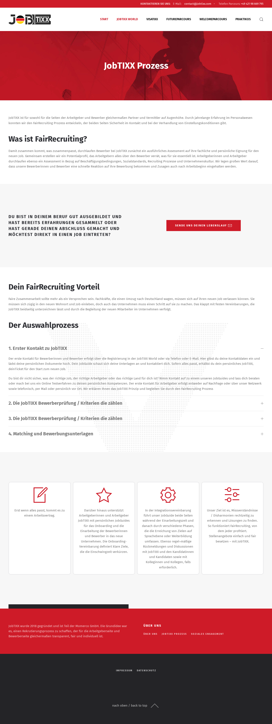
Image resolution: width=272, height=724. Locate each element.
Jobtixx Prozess (174, 634)
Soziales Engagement (207, 634)
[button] (261, 19)
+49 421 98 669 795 (252, 3)
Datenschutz (146, 670)
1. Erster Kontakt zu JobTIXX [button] (37, 348)
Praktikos (243, 19)
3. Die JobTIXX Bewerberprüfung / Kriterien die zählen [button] (65, 418)
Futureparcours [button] (178, 19)
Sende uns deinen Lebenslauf (201, 225)
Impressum (124, 670)
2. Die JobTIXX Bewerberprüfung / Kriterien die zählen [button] (65, 403)
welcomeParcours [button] (213, 19)
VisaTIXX (152, 19)
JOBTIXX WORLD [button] (127, 19)
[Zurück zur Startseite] (29, 19)
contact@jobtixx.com (197, 3)
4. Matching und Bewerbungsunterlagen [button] (50, 434)
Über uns (150, 634)
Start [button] (104, 19)
